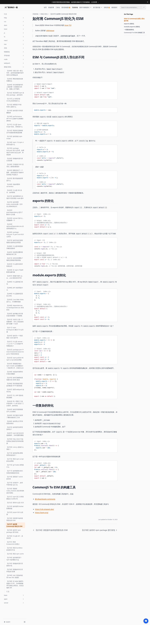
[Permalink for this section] (86, 57)
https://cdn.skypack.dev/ (44, 509)
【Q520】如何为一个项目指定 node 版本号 (14, 337)
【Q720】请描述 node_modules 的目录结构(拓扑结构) (15, 491)
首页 (45, 7)
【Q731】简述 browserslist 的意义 (12, 543)
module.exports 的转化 (132, 27)
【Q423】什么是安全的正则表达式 (14, 265)
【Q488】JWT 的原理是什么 (14, 289)
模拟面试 (114, 7)
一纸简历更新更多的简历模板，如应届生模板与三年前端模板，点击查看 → (75, 2)
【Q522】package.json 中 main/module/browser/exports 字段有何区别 (15, 352)
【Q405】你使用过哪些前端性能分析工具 (14, 253)
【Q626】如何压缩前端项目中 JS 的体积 (14, 410)
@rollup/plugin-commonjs (45, 499)
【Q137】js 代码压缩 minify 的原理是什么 (13, 100)
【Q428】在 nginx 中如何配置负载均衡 (14, 271)
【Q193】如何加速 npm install (14, 137)
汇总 (5, 14)
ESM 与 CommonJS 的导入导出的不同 (134, 20)
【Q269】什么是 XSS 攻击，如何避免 (14, 191)
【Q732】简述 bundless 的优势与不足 (14, 549)
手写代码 (7, 56)
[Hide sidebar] (24, 622)
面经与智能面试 (84, 7)
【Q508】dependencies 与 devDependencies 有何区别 (15, 307)
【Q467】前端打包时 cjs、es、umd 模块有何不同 (15, 277)
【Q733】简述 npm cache (15, 554)
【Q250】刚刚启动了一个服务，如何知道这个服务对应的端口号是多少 (15, 172)
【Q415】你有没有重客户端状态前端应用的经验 (14, 259)
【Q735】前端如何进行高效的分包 (14, 564)
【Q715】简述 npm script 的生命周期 (15, 460)
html (5, 29)
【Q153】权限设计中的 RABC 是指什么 (13, 106)
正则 (5, 48)
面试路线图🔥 (66, 7)
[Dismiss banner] (147, 2)
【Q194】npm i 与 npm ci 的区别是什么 (15, 143)
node (5, 59)
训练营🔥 (107, 7)
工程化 (58, 7)
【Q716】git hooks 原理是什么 (15, 466)
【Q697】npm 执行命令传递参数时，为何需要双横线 (15, 434)
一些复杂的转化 (129, 30)
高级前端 (75, 7)
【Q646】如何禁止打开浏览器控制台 (14, 422)
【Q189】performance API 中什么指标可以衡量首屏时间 (14, 118)
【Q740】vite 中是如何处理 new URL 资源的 (14, 576)
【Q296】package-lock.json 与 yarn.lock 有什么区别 (15, 234)
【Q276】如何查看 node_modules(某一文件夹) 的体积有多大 (14, 204)
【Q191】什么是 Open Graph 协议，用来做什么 (14, 126)
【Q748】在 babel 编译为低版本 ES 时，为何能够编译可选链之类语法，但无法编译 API (15, 584)
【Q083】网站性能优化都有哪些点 (14, 80)
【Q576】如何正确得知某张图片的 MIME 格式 (14, 379)
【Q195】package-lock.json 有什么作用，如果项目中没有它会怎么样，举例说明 (15, 151)
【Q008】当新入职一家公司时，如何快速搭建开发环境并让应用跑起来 (15, 73)
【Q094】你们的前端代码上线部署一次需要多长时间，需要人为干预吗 (14, 87)
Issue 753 (67, 25)
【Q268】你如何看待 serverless (13, 185)
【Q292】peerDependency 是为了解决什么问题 (14, 212)
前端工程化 (7, 67)
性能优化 (7, 52)
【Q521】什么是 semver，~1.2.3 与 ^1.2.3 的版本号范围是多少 (15, 344)
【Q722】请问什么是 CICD (15, 503)
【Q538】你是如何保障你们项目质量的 (14, 373)
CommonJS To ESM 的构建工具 (134, 33)
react (5, 40)
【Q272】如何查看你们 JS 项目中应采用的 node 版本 (15, 197)
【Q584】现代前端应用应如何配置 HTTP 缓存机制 (14, 385)
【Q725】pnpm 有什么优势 (14, 513)
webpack (7, 63)
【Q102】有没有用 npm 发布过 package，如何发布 (15, 94)
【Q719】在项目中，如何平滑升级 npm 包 (14, 484)
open (5, 599)
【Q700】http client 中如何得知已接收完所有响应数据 (15, 441)
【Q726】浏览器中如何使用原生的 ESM (14, 519)
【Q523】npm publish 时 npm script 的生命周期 (14, 359)
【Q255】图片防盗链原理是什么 (14, 179)
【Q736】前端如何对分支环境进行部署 (14, 570)
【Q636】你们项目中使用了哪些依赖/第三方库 (14, 416)
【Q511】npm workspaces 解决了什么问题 (14, 330)
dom (5, 25)
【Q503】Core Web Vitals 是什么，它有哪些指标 (15, 301)
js (4, 33)
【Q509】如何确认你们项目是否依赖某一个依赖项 (14, 315)
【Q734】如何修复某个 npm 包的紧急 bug (13, 559)
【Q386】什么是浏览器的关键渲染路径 (14, 247)
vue (5, 44)
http (5, 18)
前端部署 (51, 7)
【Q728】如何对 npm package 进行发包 (13, 531)
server (6, 603)
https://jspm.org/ (41, 512)
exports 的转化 (129, 24)
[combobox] (133, 7)
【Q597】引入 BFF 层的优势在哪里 (14, 396)
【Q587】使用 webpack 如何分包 (15, 390)
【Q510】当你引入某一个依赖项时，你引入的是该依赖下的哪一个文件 (15, 321)
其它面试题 (96, 7)
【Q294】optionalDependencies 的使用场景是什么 (15, 226)
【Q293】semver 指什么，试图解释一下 (15, 219)
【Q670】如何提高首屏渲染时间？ (14, 428)
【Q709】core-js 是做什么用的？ (15, 448)
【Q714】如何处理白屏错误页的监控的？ (14, 454)
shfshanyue (50, 30)
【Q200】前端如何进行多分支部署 (14, 159)
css (5, 21)
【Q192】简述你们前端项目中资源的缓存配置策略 (14, 131)
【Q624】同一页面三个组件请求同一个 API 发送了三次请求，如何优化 (15, 403)
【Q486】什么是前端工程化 (14, 283)
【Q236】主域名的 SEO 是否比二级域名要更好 (15, 165)
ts (4, 37)
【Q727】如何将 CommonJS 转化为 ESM (14, 525)
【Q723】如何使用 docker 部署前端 (15, 507)
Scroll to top (127, 38)
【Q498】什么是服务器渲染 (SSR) (14, 295)
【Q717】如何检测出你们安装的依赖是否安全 (14, 472)
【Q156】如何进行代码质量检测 (14, 112)
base (5, 595)
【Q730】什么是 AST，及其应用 (14, 537)
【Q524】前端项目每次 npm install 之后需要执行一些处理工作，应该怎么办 (15, 366)
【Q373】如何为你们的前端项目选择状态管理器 (14, 241)
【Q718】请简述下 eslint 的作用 (14, 478)
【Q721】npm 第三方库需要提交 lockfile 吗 (15, 498)
